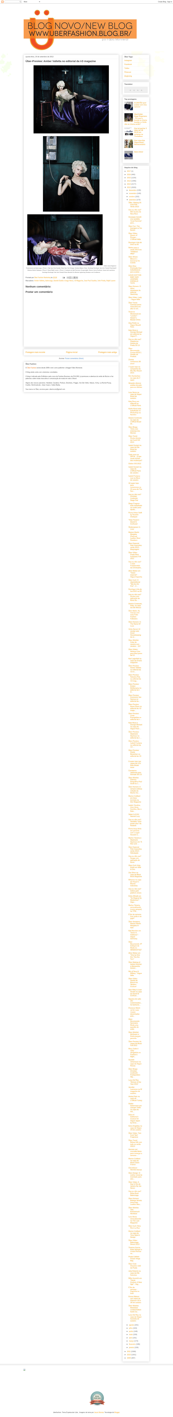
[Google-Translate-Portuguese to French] (134, 91)
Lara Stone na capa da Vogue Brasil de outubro (135, 395)
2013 (129, 184)
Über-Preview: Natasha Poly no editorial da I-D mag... (135, 678)
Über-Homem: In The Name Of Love (135, 624)
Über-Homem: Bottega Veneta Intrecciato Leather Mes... (135, 1201)
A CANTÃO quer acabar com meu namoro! (140, 105)
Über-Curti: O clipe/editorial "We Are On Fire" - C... (134, 583)
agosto (132, 1325)
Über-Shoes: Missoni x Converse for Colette (134, 260)
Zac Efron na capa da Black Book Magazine (135, 874)
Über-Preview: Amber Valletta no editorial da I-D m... (135, 669)
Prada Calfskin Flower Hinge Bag (134, 1259)
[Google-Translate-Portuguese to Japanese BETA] (138, 91)
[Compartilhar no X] (72, 277)
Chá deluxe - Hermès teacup (135, 1169)
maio (131, 1334)
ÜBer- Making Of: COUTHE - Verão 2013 (135, 204)
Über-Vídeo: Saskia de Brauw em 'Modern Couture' (133, 982)
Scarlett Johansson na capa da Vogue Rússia (135, 1063)
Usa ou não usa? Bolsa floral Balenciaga (135, 1193)
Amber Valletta (39, 281)
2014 (129, 181)
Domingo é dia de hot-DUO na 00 (135, 590)
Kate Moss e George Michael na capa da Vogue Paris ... (135, 726)
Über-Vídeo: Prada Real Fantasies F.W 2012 (135, 555)
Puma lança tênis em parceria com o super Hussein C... (135, 831)
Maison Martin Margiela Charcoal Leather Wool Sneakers (134, 536)
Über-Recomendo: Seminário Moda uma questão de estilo (134, 1024)
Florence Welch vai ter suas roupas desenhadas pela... (134, 1012)
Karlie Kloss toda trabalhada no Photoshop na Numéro (135, 411)
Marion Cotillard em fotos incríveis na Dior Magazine (135, 799)
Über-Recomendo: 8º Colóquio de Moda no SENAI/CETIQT (135, 946)
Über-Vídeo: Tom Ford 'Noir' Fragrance (135, 1135)
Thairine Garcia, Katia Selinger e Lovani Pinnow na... (135, 1250)
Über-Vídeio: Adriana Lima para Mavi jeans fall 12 (135, 652)
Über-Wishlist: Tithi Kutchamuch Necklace (134, 1210)
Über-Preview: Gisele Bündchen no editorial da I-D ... (135, 754)
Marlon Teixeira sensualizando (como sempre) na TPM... (135, 908)
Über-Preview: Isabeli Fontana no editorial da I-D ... (135, 744)
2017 (129, 171)
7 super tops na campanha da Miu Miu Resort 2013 (135, 370)
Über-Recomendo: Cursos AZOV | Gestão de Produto (135, 352)
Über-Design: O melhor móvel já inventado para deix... (135, 1176)
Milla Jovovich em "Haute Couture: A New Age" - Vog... (135, 1281)
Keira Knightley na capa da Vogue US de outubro (135, 1128)
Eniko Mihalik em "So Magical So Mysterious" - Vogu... (135, 899)
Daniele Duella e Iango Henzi (63, 281)
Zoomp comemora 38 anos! (135, 361)
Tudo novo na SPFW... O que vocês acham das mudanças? (135, 457)
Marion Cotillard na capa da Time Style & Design (134, 1234)
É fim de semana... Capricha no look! (134, 1290)
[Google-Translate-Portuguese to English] (141, 91)
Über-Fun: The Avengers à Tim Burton (135, 228)
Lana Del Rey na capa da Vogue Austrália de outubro (135, 1318)
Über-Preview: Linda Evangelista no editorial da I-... (135, 716)
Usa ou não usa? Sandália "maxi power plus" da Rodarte (135, 822)
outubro (132, 196)
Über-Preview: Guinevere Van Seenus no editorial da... (135, 698)
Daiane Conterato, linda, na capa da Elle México (135, 606)
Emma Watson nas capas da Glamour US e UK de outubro (135, 1299)
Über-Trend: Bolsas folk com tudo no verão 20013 (135, 1143)
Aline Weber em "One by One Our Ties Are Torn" (134, 956)
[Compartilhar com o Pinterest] (77, 277)
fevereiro (132, 1344)
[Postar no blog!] (70, 277)
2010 (129, 1355)
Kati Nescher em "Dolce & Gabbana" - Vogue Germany (135, 935)
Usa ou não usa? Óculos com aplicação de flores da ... (135, 597)
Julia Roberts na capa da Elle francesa (135, 1273)
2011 (129, 1351)
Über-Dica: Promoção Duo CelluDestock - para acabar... (135, 269)
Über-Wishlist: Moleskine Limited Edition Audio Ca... (135, 1308)
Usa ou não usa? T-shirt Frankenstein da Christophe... (135, 565)
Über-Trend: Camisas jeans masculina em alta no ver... (135, 306)
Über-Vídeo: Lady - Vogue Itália (135, 298)
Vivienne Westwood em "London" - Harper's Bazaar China (135, 316)
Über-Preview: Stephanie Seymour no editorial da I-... (135, 735)
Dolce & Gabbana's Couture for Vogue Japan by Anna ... (134, 1119)
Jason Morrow (99, 1412)
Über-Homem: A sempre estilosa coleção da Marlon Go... (135, 790)
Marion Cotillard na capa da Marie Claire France (134, 1161)
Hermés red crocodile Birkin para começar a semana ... (135, 1152)
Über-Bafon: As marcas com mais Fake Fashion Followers (134, 615)
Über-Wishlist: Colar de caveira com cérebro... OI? (135, 643)
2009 (129, 1358)
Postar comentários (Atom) (74, 358)
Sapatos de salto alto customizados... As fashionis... (135, 1002)
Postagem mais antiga (107, 352)
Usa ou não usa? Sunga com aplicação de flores (135, 859)
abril (131, 1338)
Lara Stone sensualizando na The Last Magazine (135, 1220)
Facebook (128, 64)
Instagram (128, 60)
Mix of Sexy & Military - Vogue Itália (135, 973)
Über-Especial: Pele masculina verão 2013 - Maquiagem (135, 546)
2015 (129, 178)
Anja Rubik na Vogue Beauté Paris (135, 325)
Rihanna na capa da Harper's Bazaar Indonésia (135, 883)
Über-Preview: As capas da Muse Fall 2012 (135, 1043)
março (131, 1341)
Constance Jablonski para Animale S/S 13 (135, 772)
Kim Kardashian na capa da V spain (134, 378)
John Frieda (101, 281)
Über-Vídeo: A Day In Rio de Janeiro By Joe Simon (135, 1185)
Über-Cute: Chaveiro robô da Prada (135, 1266)
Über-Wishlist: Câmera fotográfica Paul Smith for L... (135, 781)
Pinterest (127, 72)
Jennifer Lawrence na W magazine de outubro (135, 1090)
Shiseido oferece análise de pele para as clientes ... (135, 386)
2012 (129, 187)
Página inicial (71, 352)
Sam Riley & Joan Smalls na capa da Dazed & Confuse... (135, 992)
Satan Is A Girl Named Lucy (134, 815)
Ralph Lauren (110, 281)
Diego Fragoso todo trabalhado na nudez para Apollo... (135, 506)
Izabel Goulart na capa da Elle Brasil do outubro (135, 448)
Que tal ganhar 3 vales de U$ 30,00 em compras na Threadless (140, 132)
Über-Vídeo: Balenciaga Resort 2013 (134, 1242)
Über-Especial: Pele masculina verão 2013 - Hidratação (135, 850)
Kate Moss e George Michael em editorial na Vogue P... (135, 333)
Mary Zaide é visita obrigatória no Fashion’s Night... (135, 1052)
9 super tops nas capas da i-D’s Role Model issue (135, 764)
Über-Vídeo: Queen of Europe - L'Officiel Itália (135, 236)
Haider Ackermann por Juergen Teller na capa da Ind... (135, 1107)
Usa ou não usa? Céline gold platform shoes (135, 891)
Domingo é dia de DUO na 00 (135, 243)
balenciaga (49, 281)
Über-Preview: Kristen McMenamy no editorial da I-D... (135, 688)
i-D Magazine (78, 281)
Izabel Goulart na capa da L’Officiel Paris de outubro (135, 470)
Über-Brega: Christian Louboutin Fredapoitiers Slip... (134, 1073)
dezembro (133, 190)
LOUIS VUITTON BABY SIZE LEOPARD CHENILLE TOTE (135, 279)
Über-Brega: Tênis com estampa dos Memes (134, 430)
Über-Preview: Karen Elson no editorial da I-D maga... (135, 707)
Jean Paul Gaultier (90, 281)
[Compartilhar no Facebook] (74, 277)
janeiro (132, 1347)
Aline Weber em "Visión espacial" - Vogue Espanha (135, 574)
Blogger (116, 1412)
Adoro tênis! (138, 152)
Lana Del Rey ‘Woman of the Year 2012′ (135, 1082)
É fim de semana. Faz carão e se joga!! (135, 916)
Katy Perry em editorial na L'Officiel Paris (135, 403)
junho (131, 1331)
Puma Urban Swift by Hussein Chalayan (135, 515)
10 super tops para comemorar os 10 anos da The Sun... (135, 487)
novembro (133, 193)
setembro (133, 200)
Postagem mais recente (35, 352)
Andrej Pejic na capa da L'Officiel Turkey (135, 1098)
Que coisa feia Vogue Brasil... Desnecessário (139, 142)
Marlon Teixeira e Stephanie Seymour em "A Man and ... (135, 841)
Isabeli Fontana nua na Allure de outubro (134, 478)
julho (131, 1328)
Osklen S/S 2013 (135, 464)
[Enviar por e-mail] (68, 277)
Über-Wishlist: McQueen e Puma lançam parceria (135, 1035)
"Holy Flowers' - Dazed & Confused (134, 522)
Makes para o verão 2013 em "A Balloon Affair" (135, 250)
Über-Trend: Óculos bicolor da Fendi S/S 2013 (135, 439)
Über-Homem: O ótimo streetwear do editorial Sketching (135, 290)
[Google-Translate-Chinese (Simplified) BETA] (130, 91)
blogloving (128, 76)
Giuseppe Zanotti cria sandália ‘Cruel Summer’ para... (135, 220)
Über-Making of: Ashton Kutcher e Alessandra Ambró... (135, 965)
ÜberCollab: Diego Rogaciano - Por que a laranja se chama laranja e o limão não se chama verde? (135, 119)
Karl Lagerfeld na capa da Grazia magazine (135, 660)
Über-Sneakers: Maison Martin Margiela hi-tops (135, 924)
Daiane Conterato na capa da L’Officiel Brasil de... (135, 421)
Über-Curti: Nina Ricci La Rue (135, 1227)
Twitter (126, 68)
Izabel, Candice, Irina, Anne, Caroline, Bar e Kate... (135, 808)
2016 (129, 174)
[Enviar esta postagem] (63, 277)
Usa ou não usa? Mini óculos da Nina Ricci (135, 212)
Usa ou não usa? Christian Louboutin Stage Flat (135, 497)
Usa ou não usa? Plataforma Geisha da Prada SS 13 (135, 342)
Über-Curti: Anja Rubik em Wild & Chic (135, 867)
